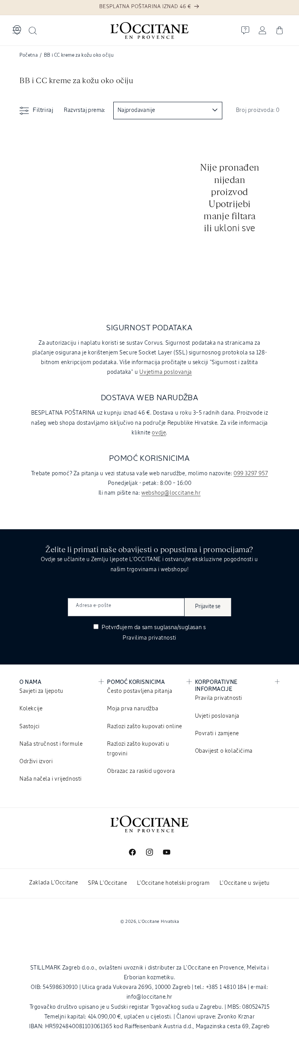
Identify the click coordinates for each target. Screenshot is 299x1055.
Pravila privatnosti (218, 698)
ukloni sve (234, 228)
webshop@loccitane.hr (171, 493)
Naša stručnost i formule (51, 744)
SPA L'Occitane (107, 883)
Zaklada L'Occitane (53, 883)
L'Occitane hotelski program (173, 883)
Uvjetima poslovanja (165, 372)
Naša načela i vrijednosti (50, 779)
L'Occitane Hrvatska (158, 921)
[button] (16, 30)
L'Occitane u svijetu (245, 883)
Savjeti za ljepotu (41, 691)
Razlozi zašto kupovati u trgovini (138, 749)
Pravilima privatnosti (149, 638)
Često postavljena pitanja (139, 691)
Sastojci (29, 726)
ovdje (159, 433)
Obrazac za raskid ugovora (141, 771)
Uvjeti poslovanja (217, 716)
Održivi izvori (36, 761)
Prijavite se (207, 606)
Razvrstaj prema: (84, 110)
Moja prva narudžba (132, 708)
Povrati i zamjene (217, 733)
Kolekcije (30, 708)
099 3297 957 (251, 473)
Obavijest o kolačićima (224, 751)
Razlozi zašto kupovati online (144, 726)
